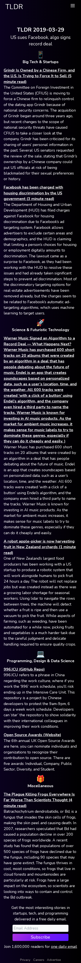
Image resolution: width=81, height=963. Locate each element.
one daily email (64, 946)
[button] (72, 5)
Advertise (54, 960)
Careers (38, 960)
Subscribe (40, 937)
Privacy (25, 960)
